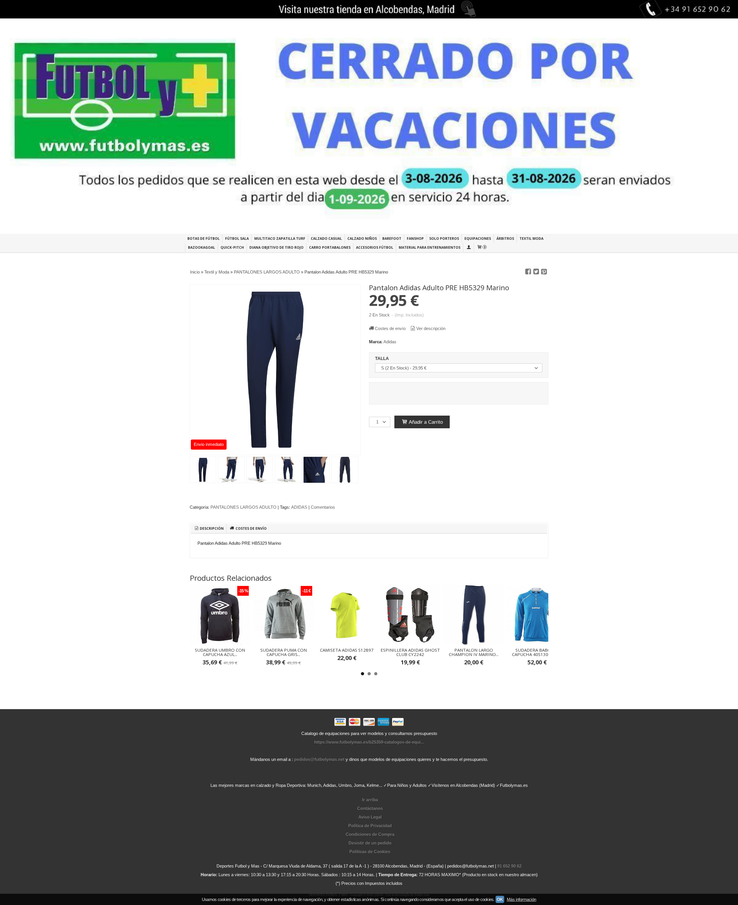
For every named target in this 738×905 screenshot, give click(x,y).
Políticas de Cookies (369, 851)
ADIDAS (299, 507)
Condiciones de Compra (370, 834)
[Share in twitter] (536, 271)
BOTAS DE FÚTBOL (203, 238)
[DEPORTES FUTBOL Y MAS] (369, 126)
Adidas (389, 341)
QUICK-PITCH (232, 247)
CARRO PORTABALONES (330, 247)
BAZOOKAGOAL (201, 247)
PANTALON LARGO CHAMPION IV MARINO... (473, 652)
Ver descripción (430, 328)
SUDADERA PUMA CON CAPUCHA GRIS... (283, 652)
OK (500, 899)
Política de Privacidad (370, 825)
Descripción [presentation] (211, 528)
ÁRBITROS (505, 238)
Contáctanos (370, 808)
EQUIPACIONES (477, 238)
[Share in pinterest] (544, 271)
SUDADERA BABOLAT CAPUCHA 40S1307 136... (537, 652)
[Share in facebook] (528, 271)
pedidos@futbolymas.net (319, 759)
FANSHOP (415, 238)
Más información (521, 899)
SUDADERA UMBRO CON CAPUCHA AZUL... (220, 652)
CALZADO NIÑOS (362, 238)
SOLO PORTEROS (444, 238)
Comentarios (323, 507)
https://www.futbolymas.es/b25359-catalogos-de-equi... (369, 742)
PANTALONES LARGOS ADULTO (243, 507)
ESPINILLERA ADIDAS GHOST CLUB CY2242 (410, 652)
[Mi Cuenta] (468, 247)
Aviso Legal (370, 816)
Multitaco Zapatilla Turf (279, 238)
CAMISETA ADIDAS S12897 (347, 650)
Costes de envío (390, 328)
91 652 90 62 (509, 865)
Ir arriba (370, 799)
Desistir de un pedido (370, 842)
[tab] (208, 528)
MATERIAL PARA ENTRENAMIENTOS (429, 247)
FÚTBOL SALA (237, 238)
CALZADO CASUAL (326, 238)
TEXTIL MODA (531, 238)
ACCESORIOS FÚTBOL (374, 247)
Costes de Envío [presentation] (251, 528)
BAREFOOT (391, 238)
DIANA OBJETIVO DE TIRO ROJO (276, 247)
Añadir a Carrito (425, 422)
